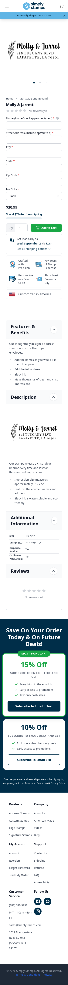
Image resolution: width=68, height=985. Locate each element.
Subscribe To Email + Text (34, 706)
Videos (38, 828)
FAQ (36, 875)
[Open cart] (61, 6)
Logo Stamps (17, 828)
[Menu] (7, 6)
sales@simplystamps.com (25, 925)
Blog (37, 835)
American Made (44, 820)
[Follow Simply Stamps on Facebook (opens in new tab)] (38, 901)
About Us (40, 813)
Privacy (47, 974)
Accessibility (41, 882)
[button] (34, 82)
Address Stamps (19, 813)
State (10, 161)
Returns (39, 868)
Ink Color (13, 189)
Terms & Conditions (28, 974)
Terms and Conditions (36, 783)
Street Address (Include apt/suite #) (29, 133)
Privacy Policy (58, 783)
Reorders (15, 860)
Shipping (40, 860)
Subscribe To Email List (34, 760)
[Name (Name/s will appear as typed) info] (57, 118)
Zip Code (12, 175)
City (9, 147)
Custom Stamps (19, 820)
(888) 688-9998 (18, 905)
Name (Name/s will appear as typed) (30, 118)
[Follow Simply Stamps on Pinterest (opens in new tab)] (47, 901)
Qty (10, 228)
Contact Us (41, 853)
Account (14, 853)
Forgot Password (19, 868)
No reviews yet (38, 111)
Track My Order (19, 875)
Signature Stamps (20, 835)
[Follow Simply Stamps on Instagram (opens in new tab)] (38, 911)
